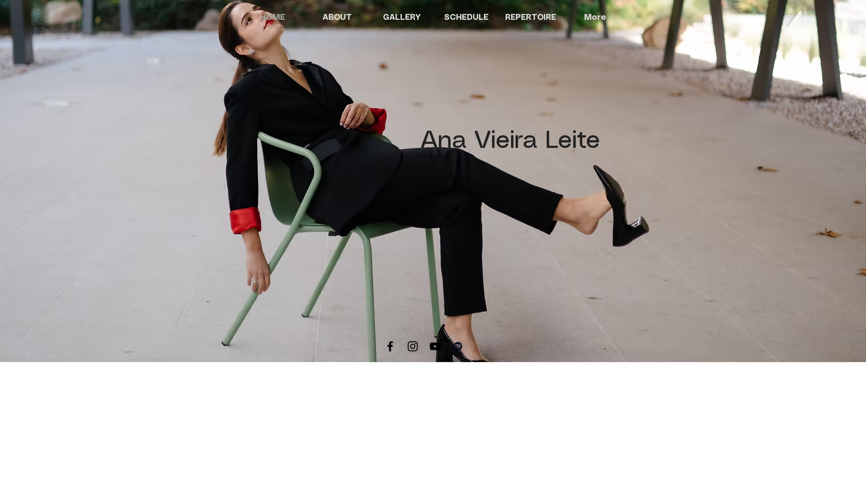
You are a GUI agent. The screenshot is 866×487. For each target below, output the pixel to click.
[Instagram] (412, 346)
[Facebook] (390, 346)
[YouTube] (435, 346)
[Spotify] (458, 346)
